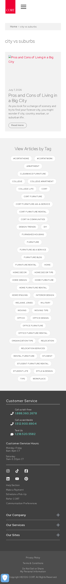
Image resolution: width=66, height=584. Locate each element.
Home (13, 26)
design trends (27, 227)
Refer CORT (12, 499)
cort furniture (33, 196)
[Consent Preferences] (5, 578)
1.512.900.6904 (26, 423)
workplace (39, 379)
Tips (22, 379)
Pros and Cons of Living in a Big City (32, 98)
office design (41, 318)
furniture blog (33, 257)
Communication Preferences (21, 503)
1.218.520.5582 (25, 434)
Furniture (33, 242)
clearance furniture (33, 174)
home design (19, 280)
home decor (20, 272)
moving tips (41, 310)
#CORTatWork (45, 158)
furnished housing (33, 234)
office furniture (33, 325)
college (17, 181)
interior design (45, 295)
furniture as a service (33, 250)
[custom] (8, 471)
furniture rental (25, 265)
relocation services (33, 348)
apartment (33, 166)
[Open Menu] (23, 6)
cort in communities (33, 219)
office (21, 318)
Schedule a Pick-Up (16, 494)
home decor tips (44, 272)
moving (22, 310)
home (47, 265)
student (47, 356)
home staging (20, 295)
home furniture (44, 280)
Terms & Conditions (33, 563)
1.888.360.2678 (26, 413)
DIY (45, 227)
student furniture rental (33, 363)
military (45, 303)
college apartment (42, 181)
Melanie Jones (24, 303)
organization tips (22, 341)
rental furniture (24, 356)
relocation (47, 341)
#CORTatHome (21, 158)
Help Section (13, 485)
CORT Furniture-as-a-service (33, 204)
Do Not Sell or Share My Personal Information (33, 570)
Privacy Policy (33, 557)
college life (26, 189)
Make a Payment (15, 490)
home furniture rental (33, 287)
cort (44, 189)
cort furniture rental (33, 212)
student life (20, 371)
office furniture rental (32, 333)
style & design (44, 371)
